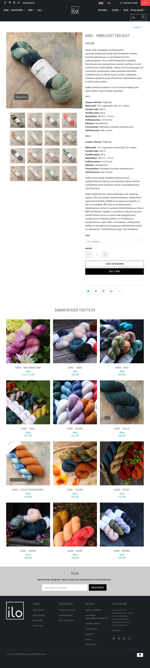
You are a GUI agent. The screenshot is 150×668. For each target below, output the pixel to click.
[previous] (10, 70)
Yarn (30, 10)
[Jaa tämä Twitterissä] (88, 291)
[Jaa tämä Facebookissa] (96, 291)
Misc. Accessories (66, 620)
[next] (78, 70)
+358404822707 (28, 3)
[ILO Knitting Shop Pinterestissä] (9, 3)
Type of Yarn (38, 626)
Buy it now (114, 271)
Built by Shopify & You (37, 654)
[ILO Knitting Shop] (75, 10)
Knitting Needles (66, 615)
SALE (40, 10)
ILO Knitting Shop (20, 654)
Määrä (88, 248)
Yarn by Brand (38, 610)
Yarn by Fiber (38, 620)
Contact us (89, 634)
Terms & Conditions (93, 610)
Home (6, 10)
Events (115, 10)
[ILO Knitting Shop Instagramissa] (14, 3)
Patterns (103, 10)
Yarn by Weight (39, 615)
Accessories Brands (67, 610)
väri (87, 235)
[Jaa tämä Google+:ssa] (111, 291)
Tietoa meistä (137, 10)
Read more (116, 630)
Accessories (17, 10)
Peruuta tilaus (91, 644)
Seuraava (137, 27)
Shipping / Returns (92, 623)
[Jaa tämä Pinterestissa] (103, 291)
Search (88, 639)
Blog (126, 10)
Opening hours (91, 629)
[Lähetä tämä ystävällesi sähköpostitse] (119, 291)
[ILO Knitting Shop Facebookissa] (5, 3)
